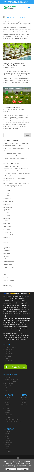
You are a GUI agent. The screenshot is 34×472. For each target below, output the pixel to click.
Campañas (6, 111)
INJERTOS (7, 352)
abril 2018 (6, 221)
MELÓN (7, 400)
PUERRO (7, 444)
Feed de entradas (8, 280)
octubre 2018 (7, 204)
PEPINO (7, 408)
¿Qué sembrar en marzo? (11, 108)
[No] (32, 465)
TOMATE (7, 398)
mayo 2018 (6, 218)
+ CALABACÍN (7, 415)
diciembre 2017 (7, 232)
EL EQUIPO (8, 386)
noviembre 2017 (8, 235)
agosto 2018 (7, 210)
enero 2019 (6, 196)
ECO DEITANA (9, 354)
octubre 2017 (7, 237)
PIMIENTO (8, 411)
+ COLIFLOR (7, 417)
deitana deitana (10, 23)
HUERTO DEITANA (10, 381)
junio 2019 (6, 193)
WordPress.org (7, 286)
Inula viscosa (15, 166)
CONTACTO (8, 360)
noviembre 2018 (8, 201)
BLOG (6, 358)
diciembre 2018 (7, 198)
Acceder (5, 277)
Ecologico (6, 256)
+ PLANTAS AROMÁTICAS (11, 419)
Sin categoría (7, 270)
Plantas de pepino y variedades (12, 186)
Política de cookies (23, 469)
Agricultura (27, 23)
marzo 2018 (7, 223)
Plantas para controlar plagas (12, 153)
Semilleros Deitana (9, 67)
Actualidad (6, 245)
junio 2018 (6, 215)
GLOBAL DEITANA (10, 347)
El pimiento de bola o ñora (11, 156)
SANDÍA (7, 436)
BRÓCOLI (7, 404)
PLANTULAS (8, 349)
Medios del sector (8, 264)
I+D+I (6, 388)
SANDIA (7, 402)
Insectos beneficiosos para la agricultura (15, 158)
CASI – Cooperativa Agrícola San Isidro (16, 22)
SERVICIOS (8, 356)
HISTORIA (7, 377)
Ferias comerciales (8, 261)
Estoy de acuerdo (10, 469)
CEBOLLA (7, 406)
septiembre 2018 (8, 207)
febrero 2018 (7, 226)
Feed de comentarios (9, 283)
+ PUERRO (6, 413)
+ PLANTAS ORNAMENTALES (12, 421)
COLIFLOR (8, 451)
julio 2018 (6, 212)
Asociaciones (7, 250)
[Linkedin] (18, 458)
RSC (6, 390)
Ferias (5, 259)
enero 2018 (6, 229)
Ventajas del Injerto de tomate (13, 64)
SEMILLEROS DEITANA (11, 379)
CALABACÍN (8, 442)
